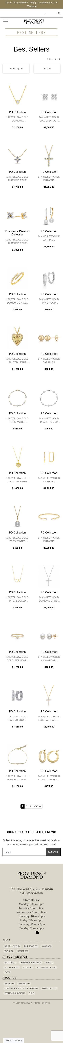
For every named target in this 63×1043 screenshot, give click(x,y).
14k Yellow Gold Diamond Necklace (49, 179)
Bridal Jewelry (12, 946)
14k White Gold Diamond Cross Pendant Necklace (49, 599)
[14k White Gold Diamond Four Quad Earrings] (49, 96)
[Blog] (37, 932)
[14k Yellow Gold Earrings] (49, 215)
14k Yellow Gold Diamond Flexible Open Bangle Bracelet (49, 540)
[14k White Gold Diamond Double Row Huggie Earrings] (17, 696)
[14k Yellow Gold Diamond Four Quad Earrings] (17, 215)
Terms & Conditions (15, 993)
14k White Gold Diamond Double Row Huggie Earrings (17, 718)
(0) (58, 13)
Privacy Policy (49, 988)
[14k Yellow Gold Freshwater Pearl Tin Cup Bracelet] (17, 397)
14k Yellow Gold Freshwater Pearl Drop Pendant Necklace (17, 540)
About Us (9, 984)
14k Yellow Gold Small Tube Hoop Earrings (49, 778)
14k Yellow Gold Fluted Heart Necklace (17, 361)
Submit (53, 852)
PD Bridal (27, 967)
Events (49, 963)
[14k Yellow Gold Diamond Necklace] (49, 156)
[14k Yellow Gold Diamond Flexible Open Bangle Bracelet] (49, 517)
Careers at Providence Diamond (21, 988)
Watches (9, 951)
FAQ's (7, 972)
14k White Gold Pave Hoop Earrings (49, 301)
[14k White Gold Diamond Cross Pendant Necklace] (49, 576)
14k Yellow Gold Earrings (49, 238)
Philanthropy (12, 967)
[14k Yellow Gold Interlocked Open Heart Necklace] (17, 576)
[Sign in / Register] (49, 13)
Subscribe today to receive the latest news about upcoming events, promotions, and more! (31, 842)
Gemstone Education (30, 963)
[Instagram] (31, 932)
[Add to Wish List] (20, 88)
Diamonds (46, 946)
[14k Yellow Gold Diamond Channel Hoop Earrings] (49, 457)
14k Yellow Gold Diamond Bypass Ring (17, 301)
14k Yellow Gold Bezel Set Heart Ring (17, 659)
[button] (37, 13)
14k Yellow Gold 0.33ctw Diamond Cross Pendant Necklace (49, 718)
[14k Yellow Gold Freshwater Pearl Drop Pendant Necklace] (17, 517)
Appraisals (10, 963)
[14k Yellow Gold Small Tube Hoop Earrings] (49, 755)
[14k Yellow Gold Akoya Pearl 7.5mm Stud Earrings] (49, 636)
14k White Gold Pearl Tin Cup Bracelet (49, 420)
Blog (31, 993)
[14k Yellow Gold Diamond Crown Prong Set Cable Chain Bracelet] (17, 755)
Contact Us (24, 984)
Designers (22, 951)
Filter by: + (16, 68)
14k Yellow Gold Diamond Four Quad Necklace (17, 179)
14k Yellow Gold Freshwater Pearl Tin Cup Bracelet (17, 420)
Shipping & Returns (46, 967)
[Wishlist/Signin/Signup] (43, 13)
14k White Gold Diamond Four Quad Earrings (49, 119)
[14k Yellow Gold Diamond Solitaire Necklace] (17, 96)
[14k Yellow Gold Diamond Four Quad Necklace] (17, 156)
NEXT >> (37, 806)
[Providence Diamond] (34, 21)
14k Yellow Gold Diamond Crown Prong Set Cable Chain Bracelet (17, 778)
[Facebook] (25, 932)
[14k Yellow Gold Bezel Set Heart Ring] (17, 636)
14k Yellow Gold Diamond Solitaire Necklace (17, 119)
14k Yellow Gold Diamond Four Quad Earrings (17, 242)
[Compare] (27, 88)
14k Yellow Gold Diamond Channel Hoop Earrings (49, 480)
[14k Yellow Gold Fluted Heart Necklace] (17, 338)
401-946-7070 (34, 893)
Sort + (47, 68)
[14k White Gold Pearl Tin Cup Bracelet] (49, 397)
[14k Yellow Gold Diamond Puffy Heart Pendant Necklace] (17, 457)
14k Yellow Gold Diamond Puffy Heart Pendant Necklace (17, 480)
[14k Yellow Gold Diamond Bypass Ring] (17, 278)
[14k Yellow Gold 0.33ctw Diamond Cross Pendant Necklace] (49, 696)
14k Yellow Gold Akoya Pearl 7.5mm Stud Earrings (49, 659)
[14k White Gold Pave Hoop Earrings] (49, 278)
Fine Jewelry (30, 946)
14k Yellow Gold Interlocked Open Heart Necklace (17, 599)
